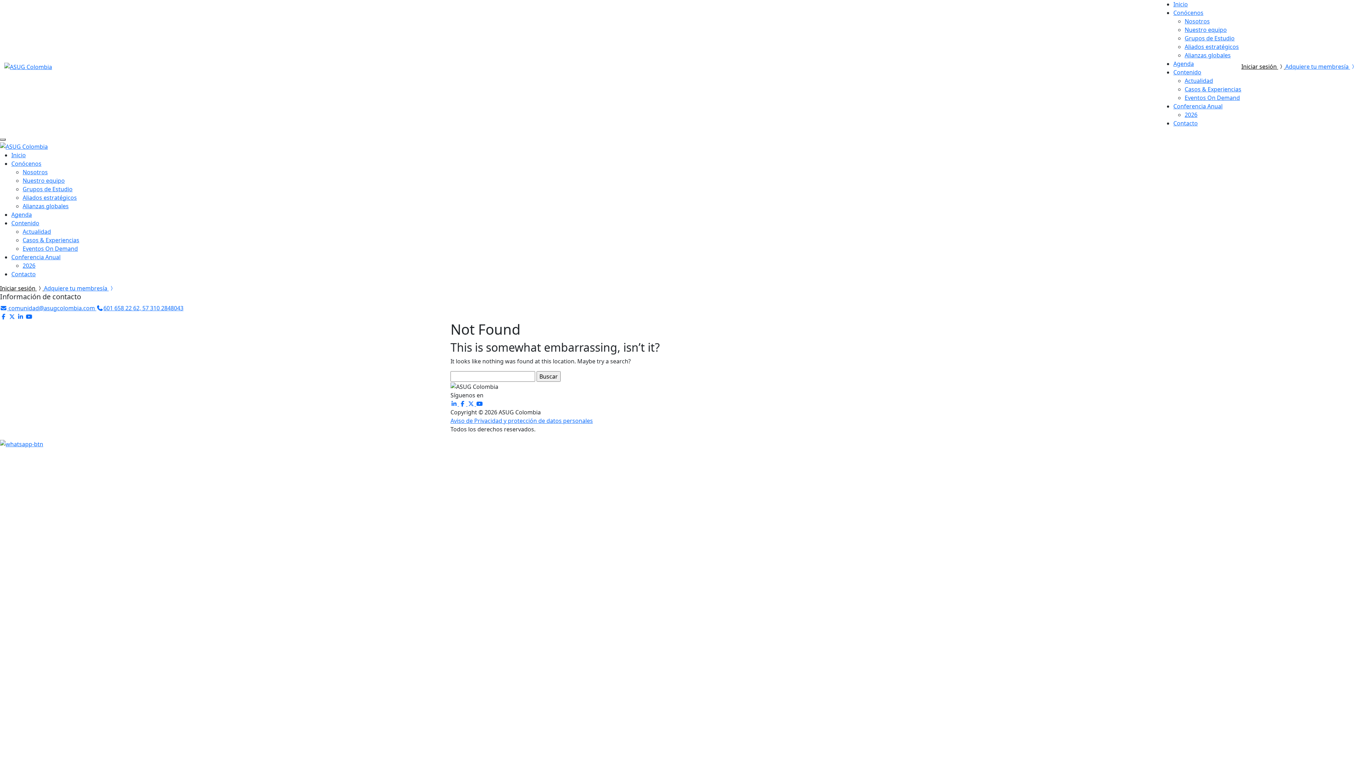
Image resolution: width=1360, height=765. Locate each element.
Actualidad (1199, 81)
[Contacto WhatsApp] (21, 443)
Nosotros (1197, 21)
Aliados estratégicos (1212, 47)
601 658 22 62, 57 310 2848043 (143, 308)
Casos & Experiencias (1213, 89)
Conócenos (1188, 13)
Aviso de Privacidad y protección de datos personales (521, 421)
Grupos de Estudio (1210, 38)
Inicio (1180, 4)
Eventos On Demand (1212, 98)
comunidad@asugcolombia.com (51, 308)
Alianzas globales (1208, 55)
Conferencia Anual (1198, 106)
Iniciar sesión (1259, 66)
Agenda (1183, 64)
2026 (1191, 115)
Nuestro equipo (1206, 30)
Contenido (1187, 72)
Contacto (1185, 123)
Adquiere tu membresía (1317, 66)
